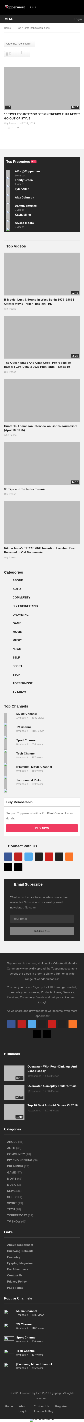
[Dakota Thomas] (9, 207)
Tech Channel (26, 753)
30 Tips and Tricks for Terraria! (25, 489)
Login (77, 19)
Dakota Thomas (26, 205)
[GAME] (7, 625)
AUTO (17, 589)
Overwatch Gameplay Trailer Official (52, 1086)
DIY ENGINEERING (25, 606)
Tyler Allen (22, 189)
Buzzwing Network (20, 1251)
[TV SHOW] (7, 693)
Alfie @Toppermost (28, 171)
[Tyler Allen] (9, 190)
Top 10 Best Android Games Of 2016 (53, 1105)
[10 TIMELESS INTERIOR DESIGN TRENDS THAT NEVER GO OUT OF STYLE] (42, 88)
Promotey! (14, 1257)
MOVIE (17, 631)
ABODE (18, 580)
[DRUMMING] (7, 616)
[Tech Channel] (9, 757)
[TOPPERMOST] (7, 685)
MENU (9, 19)
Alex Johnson (24, 197)
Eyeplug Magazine (20, 1263)
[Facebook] (8, 857)
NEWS (17, 649)
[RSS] (69, 857)
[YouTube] (18, 857)
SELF (16, 657)
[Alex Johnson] (9, 199)
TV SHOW (19, 691)
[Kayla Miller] (9, 216)
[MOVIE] (7, 633)
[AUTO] (7, 590)
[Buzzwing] (8, 867)
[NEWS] (7, 650)
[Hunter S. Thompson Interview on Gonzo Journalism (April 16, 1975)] (42, 400)
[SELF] (7, 659)
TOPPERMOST (23, 683)
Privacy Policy (17, 1281)
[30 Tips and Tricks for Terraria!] (42, 463)
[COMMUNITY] (7, 599)
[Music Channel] (9, 718)
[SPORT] (7, 667)
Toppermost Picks (28, 780)
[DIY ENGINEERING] (7, 607)
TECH (16, 674)
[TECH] (7, 676)
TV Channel (24, 727)
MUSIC (17, 640)
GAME (17, 623)
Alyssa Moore (24, 222)
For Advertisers (17, 1269)
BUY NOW (42, 828)
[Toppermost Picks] (9, 784)
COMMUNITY (21, 597)
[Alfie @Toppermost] (9, 173)
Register (61, 1406)
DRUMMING (21, 614)
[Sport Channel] (9, 744)
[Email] (59, 857)
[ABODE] (7, 582)
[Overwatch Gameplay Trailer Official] (14, 1092)
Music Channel (27, 713)
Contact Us (15, 1275)
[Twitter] (28, 857)
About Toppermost (20, 1244)
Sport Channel (26, 740)
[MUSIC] (7, 642)
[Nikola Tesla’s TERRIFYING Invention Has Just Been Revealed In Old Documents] (42, 522)
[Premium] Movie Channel (34, 766)
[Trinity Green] (9, 182)
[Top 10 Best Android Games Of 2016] (14, 1112)
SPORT (17, 666)
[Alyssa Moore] (9, 225)
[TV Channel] (9, 731)
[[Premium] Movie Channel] (9, 771)
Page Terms (15, 1287)
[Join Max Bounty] (42, 1418)
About (23, 1406)
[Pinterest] (49, 857)
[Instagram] (39, 857)
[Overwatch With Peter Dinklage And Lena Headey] (14, 1073)
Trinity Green (24, 180)
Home (9, 1406)
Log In (23, 1411)
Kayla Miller (23, 214)
